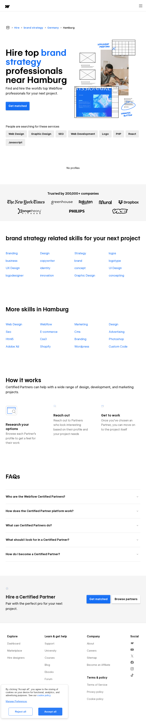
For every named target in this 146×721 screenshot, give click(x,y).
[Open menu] (141, 6)
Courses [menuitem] (50, 657)
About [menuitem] (90, 643)
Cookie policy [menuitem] (95, 699)
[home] (7, 7)
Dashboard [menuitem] (13, 643)
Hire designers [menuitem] (16, 657)
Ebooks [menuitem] (49, 672)
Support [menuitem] (49, 643)
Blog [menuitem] (47, 664)
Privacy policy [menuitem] (95, 691)
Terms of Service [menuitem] (97, 684)
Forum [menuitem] (48, 679)
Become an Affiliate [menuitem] (98, 664)
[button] (73, 496)
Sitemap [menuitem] (92, 657)
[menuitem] (132, 643)
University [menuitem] (50, 650)
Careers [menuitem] (92, 650)
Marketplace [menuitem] (14, 650)
